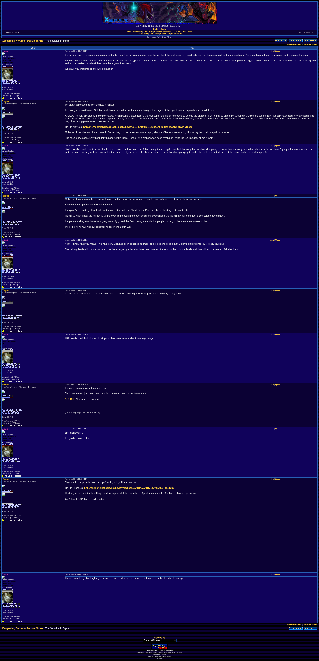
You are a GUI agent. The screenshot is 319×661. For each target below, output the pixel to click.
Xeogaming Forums (13, 40)
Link (272, 51)
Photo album (176, 34)
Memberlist (137, 32)
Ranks (140, 34)
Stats (157, 34)
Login (163, 29)
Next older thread (310, 44)
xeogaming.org (159, 638)
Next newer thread (294, 44)
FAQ (146, 34)
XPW (151, 34)
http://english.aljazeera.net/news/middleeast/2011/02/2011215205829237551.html (129, 488)
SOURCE (70, 399)
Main (129, 32)
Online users (187, 32)
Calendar (158, 32)
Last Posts (167, 32)
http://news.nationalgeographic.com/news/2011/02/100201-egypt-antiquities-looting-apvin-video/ (137, 126)
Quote (277, 51)
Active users (148, 32)
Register (156, 29)
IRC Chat (176, 32)
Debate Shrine (35, 40)
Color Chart (165, 34)
